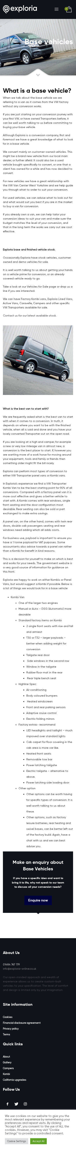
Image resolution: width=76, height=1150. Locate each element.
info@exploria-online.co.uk (19, 968)
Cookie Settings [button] (16, 1141)
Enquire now (38, 900)
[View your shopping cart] (68, 9)
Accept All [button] (38, 1141)
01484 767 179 (11, 964)
